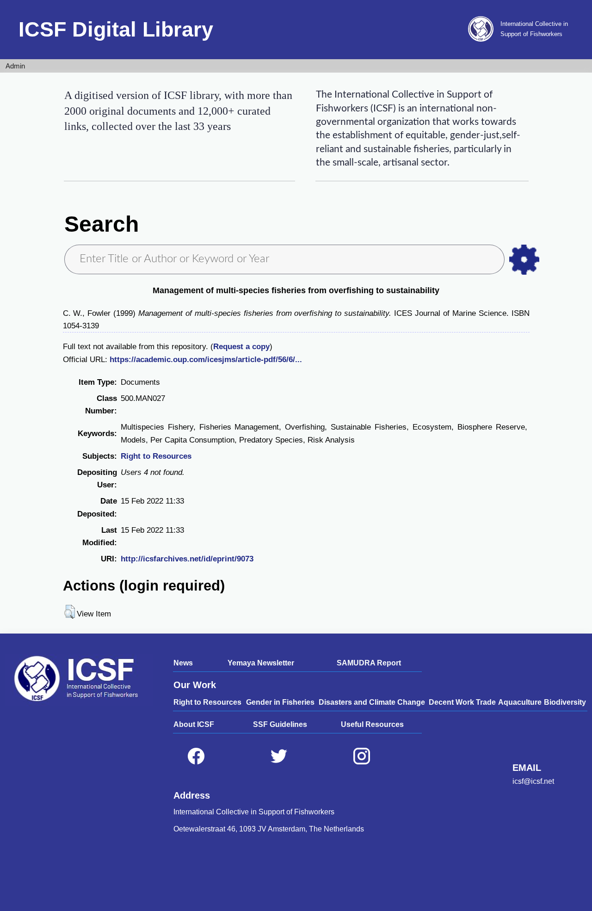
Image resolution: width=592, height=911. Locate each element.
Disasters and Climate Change (372, 702)
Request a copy (241, 346)
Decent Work (451, 702)
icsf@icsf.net (533, 781)
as (524, 260)
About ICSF (193, 724)
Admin (15, 66)
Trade (486, 702)
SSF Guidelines (280, 724)
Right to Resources (156, 456)
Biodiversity (565, 702)
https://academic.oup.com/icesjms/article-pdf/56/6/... (206, 359)
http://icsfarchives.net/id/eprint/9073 (187, 558)
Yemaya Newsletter (261, 663)
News (183, 663)
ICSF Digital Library (115, 29)
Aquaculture (520, 702)
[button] (69, 612)
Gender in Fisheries (280, 702)
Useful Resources (372, 724)
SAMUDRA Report (369, 663)
